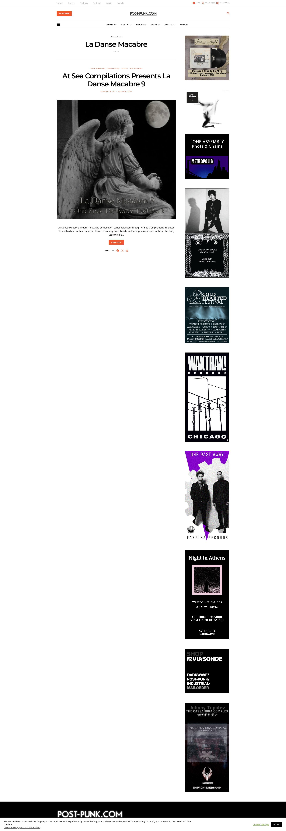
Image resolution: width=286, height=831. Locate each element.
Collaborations (97, 68)
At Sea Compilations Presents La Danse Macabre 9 (116, 80)
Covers (124, 68)
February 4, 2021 (108, 91)
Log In (109, 3)
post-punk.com (125, 91)
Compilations (113, 68)
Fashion (97, 3)
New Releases (136, 68)
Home (60, 3)
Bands (71, 3)
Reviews (84, 3)
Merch (120, 3)
